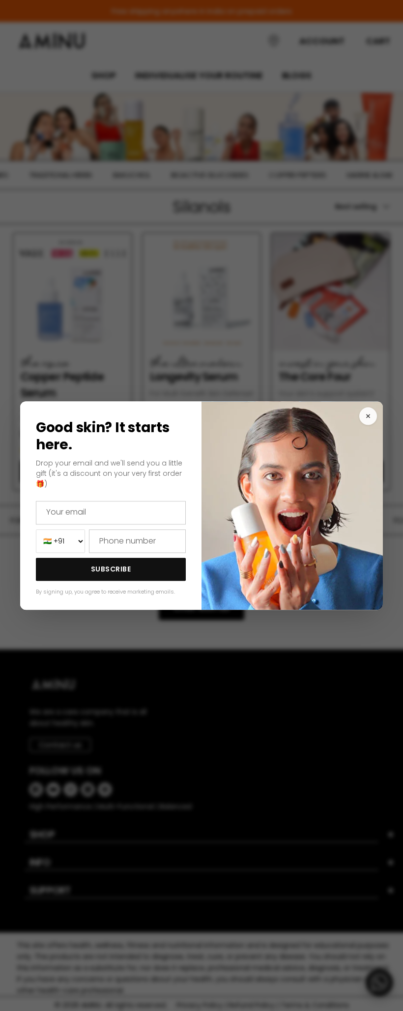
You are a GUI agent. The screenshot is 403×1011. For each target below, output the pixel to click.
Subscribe (111, 569)
